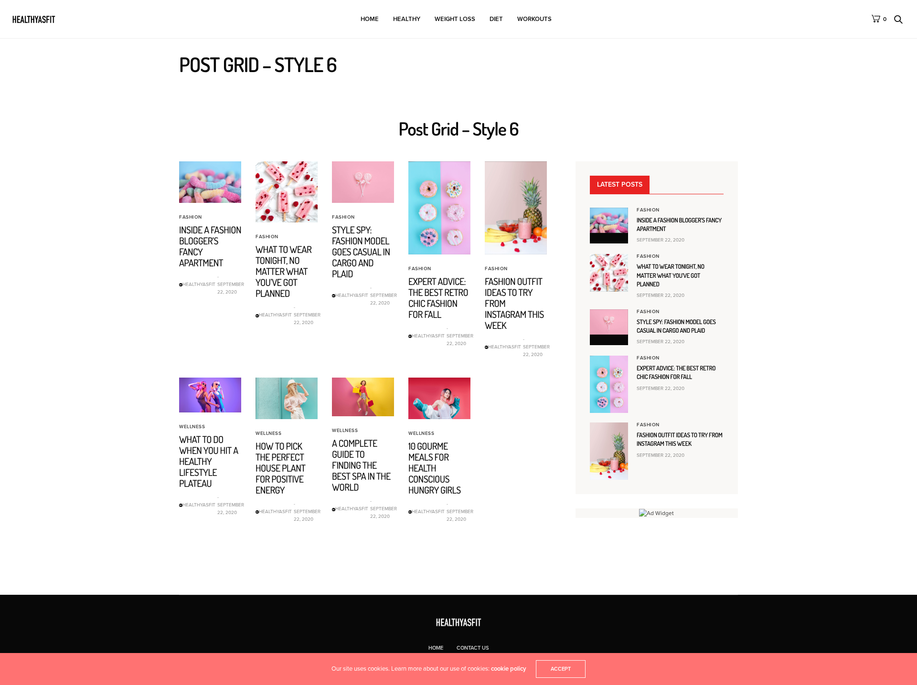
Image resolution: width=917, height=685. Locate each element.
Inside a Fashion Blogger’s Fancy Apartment (210, 246)
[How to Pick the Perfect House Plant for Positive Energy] (287, 398)
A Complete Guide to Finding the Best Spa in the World (361, 465)
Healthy (406, 19)
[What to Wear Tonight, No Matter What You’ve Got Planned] (287, 192)
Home (370, 19)
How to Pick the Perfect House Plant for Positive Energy (280, 468)
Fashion (190, 217)
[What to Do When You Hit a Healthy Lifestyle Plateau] (210, 395)
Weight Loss (455, 19)
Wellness (192, 426)
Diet (496, 19)
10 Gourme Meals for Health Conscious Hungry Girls (434, 468)
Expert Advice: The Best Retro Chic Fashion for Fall (438, 297)
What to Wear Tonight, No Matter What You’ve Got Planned (283, 271)
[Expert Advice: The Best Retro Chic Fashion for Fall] (439, 207)
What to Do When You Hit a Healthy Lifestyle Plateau (208, 461)
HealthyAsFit (198, 284)
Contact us (473, 648)
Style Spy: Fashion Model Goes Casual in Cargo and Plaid (361, 251)
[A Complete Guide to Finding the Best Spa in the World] (363, 397)
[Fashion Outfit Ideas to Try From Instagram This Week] (516, 207)
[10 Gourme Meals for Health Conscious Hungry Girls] (439, 398)
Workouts (534, 19)
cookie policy (508, 669)
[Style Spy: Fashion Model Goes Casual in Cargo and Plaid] (363, 182)
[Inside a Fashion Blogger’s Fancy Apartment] (210, 182)
